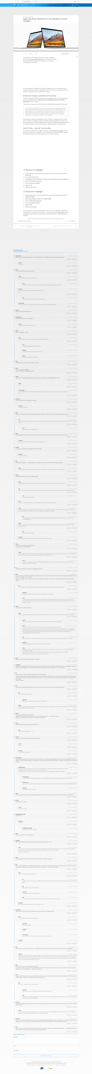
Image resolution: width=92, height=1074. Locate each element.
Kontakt (78, 2)
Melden (69, 259)
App (75, 2)
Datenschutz (58, 1065)
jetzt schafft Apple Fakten (37, 59)
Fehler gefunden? (72, 221)
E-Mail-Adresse (16, 1050)
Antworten (74, 259)
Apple (43, 230)
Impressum (51, 1065)
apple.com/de (61, 212)
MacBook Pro (48, 230)
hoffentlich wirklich (42, 100)
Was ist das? (63, 218)
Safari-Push (63, 1065)
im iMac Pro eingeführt (58, 130)
